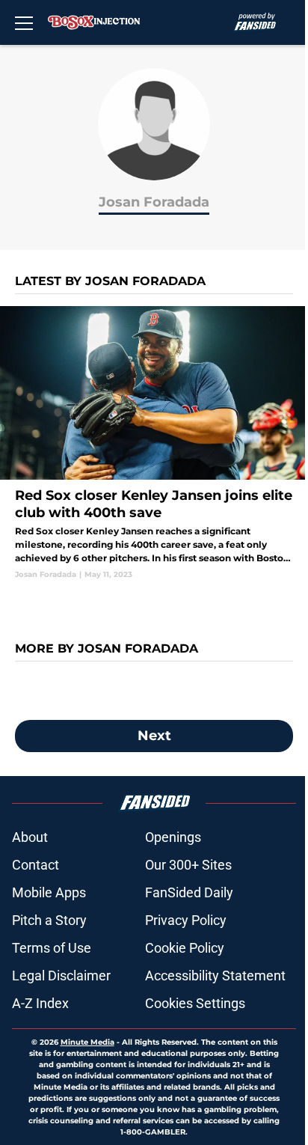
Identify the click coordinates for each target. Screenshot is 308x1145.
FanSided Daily (189, 892)
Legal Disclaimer (61, 975)
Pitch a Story (49, 920)
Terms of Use (51, 948)
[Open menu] (24, 22)
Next (154, 735)
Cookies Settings (195, 1003)
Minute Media (87, 1042)
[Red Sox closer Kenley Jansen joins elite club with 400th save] (154, 443)
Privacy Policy (186, 920)
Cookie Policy (184, 948)
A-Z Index (40, 1003)
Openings (173, 837)
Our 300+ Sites (188, 865)
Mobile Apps (49, 892)
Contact (35, 865)
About (30, 837)
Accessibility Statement (215, 975)
